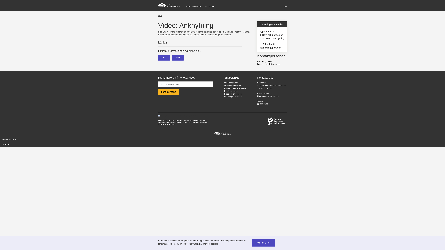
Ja (164, 58)
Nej (178, 58)
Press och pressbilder (233, 94)
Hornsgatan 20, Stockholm (268, 96)
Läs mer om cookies (208, 244)
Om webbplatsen (231, 83)
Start (160, 16)
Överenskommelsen (232, 86)
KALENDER (210, 7)
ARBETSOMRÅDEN (193, 7)
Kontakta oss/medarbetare (235, 88)
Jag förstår (263, 243)
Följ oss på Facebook (233, 97)
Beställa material (231, 91)
